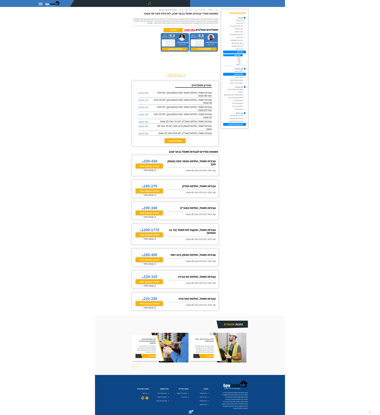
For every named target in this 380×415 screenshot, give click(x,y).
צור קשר (144, 393)
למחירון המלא (175, 140)
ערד (239, 62)
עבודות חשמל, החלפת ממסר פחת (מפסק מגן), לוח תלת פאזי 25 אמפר (184, 108)
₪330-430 (143, 93)
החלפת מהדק (238, 109)
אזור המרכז (239, 20)
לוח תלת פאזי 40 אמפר (235, 124)
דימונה (238, 64)
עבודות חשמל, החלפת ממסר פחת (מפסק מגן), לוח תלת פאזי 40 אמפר (184, 94)
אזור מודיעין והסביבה (236, 34)
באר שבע (237, 55)
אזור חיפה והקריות (237, 46)
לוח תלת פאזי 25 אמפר (236, 121)
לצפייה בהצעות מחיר (149, 166)
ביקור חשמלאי (238, 71)
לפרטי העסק (211, 44)
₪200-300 (143, 126)
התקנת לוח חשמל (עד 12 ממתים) (235, 90)
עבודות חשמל (238, 74)
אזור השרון (239, 23)
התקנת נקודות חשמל (236, 80)
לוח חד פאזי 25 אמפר (236, 115)
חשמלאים (210, 10)
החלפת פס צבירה (237, 106)
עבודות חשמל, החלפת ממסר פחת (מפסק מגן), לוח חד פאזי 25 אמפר (183, 115)
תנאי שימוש (203, 405)
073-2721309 (175, 48)
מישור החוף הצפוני (237, 43)
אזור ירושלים (239, 32)
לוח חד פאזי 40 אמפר (236, 118)
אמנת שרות (203, 401)
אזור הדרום (239, 49)
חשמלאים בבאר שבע (200, 10)
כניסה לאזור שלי (162, 393)
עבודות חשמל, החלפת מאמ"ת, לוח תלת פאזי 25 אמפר (185, 133)
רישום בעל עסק (162, 397)
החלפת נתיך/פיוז (237, 103)
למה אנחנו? (203, 393)
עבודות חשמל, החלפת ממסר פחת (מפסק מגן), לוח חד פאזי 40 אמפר (183, 101)
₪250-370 (143, 100)
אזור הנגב (240, 52)
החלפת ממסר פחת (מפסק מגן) (233, 95)
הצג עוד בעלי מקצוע (175, 75)
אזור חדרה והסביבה (237, 26)
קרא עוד (149, 23)
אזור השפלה (239, 29)
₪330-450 (143, 107)
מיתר (238, 59)
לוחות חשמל (239, 77)
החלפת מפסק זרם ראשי (235, 98)
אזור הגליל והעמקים (237, 40)
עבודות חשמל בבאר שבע (185, 10)
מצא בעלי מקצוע (182, 393)
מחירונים (184, 397)
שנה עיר (173, 29)
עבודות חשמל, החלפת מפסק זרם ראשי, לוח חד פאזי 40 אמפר (184, 127)
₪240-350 (143, 114)
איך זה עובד (203, 397)
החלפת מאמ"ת (238, 100)
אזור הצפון (239, 37)
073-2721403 (204, 48)
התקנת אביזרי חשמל (236, 83)
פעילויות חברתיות (161, 401)
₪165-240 (143, 121)
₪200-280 (143, 133)
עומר (238, 61)
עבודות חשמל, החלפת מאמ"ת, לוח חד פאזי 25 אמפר (186, 121)
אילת (238, 57)
